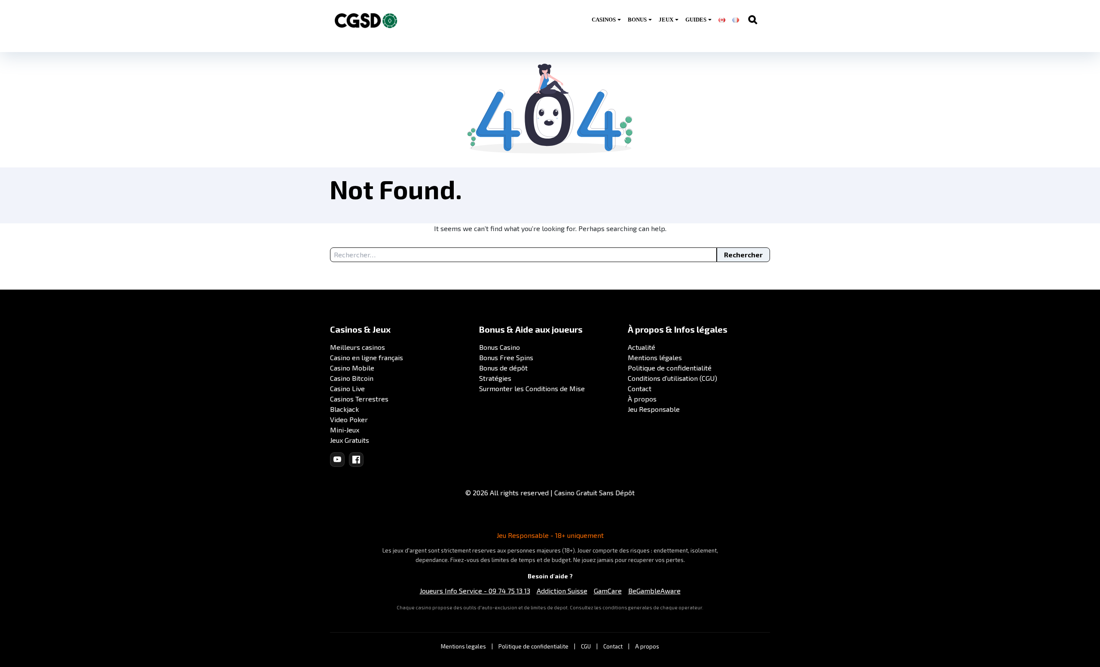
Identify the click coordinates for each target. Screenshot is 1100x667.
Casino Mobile (352, 368)
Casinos (604, 19)
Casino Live (347, 388)
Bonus (637, 19)
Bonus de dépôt (503, 368)
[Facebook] (356, 459)
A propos (647, 646)
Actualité (641, 347)
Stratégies (495, 378)
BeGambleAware (654, 591)
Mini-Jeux (344, 430)
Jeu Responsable (654, 409)
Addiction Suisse (562, 591)
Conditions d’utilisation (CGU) (672, 378)
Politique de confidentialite (533, 646)
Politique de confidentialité (670, 368)
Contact (639, 388)
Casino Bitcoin (351, 378)
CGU (586, 646)
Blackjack (344, 409)
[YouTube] (337, 459)
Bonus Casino (499, 347)
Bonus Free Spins (506, 357)
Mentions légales (655, 357)
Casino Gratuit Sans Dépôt (594, 492)
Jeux (666, 19)
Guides (695, 19)
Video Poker (349, 419)
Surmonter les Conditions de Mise (532, 388)
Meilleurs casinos (357, 347)
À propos (642, 399)
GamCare (608, 591)
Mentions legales (463, 646)
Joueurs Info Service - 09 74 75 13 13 (475, 591)
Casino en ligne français (366, 357)
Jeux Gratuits (349, 440)
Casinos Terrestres (359, 399)
